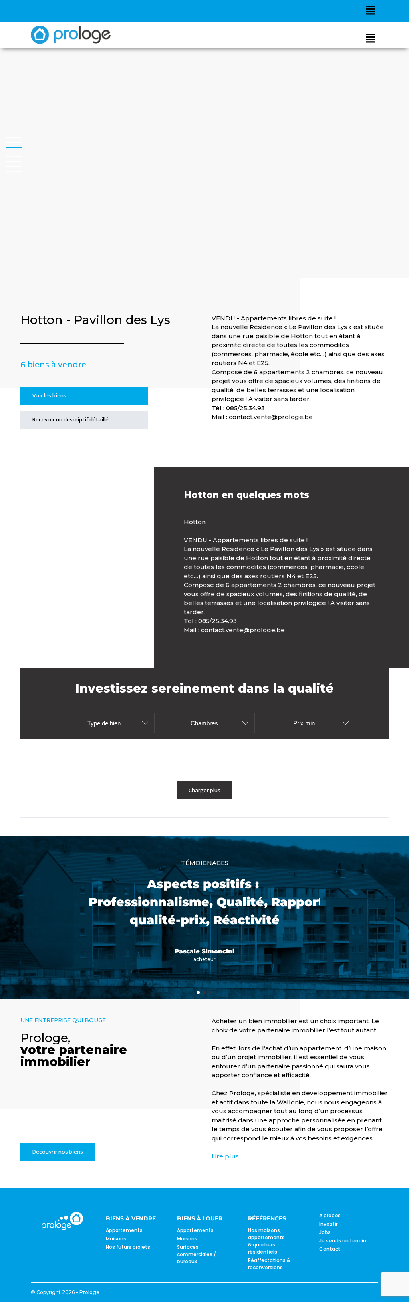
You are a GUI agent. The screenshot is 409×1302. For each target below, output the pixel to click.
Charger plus (204, 790)
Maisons (116, 1238)
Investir (328, 1223)
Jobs (325, 1232)
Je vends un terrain (342, 1240)
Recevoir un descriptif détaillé (70, 420)
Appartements (124, 1230)
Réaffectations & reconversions (269, 1264)
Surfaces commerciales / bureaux (196, 1254)
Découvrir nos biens (57, 1152)
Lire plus (225, 1156)
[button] (370, 11)
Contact (329, 1249)
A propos (330, 1215)
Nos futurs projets (128, 1247)
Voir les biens (49, 396)
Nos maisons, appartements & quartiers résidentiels (266, 1241)
